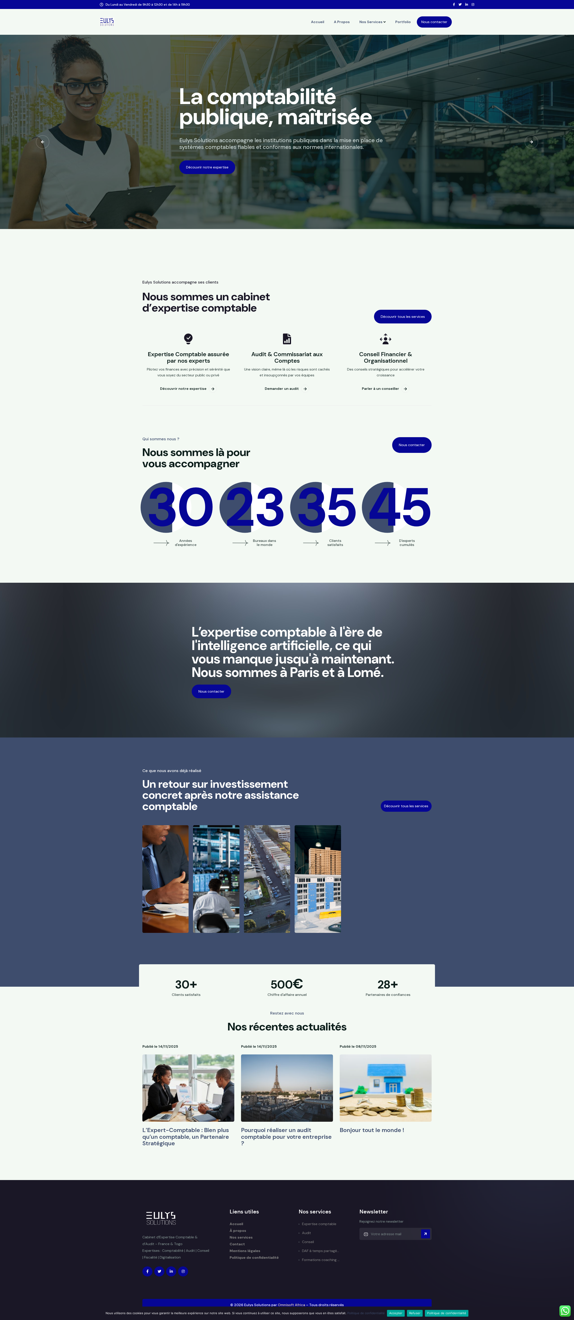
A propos (342, 22)
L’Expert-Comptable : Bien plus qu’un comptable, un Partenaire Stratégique (185, 1136)
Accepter (395, 1313)
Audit (306, 1233)
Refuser (415, 1313)
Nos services (371, 22)
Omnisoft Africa (291, 1305)
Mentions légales (245, 1250)
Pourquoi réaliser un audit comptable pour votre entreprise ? (286, 1136)
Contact (237, 1244)
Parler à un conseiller (380, 388)
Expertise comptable (319, 1224)
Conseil (308, 1241)
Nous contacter (434, 22)
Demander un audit (282, 388)
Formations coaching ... (320, 1259)
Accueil (317, 22)
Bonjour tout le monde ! (372, 1130)
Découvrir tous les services (403, 316)
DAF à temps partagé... (320, 1250)
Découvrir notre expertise (207, 167)
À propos (238, 1230)
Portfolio (403, 22)
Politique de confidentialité (254, 1257)
